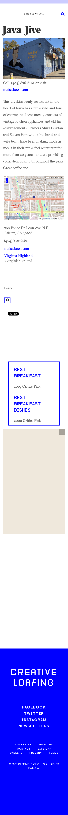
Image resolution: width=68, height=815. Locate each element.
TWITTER (34, 714)
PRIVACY (35, 753)
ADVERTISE (23, 744)
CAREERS (16, 753)
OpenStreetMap (47, 218)
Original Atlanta (34, 14)
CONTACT (24, 749)
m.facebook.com (15, 89)
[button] (62, 432)
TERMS (53, 753)
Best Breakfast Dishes (27, 404)
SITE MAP (44, 749)
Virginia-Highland (18, 255)
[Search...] (62, 14)
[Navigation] (3, 14)
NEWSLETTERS (34, 726)
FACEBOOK (34, 708)
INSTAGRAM (34, 720)
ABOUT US (45, 744)
